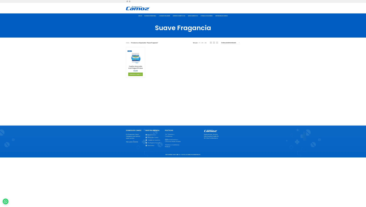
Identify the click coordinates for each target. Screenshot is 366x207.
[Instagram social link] (129, 1)
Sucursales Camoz (153, 137)
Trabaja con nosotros (154, 140)
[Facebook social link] (127, 1)
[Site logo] (138, 8)
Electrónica (151, 145)
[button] (135, 74)
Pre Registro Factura (154, 143)
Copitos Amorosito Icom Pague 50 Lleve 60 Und (135, 68)
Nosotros (150, 135)
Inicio (127, 43)
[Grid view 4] (217, 42)
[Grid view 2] (211, 42)
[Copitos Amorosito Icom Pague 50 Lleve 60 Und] (136, 56)
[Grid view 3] (214, 42)
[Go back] (152, 28)
